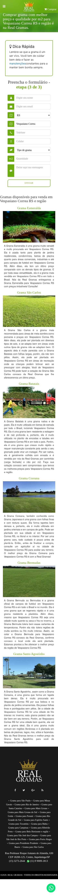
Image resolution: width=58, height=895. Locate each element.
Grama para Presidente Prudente (23, 843)
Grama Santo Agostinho (29, 654)
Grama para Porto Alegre (40, 839)
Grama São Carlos (29, 292)
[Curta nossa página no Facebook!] (15, 790)
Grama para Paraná (24, 816)
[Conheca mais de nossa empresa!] (33, 790)
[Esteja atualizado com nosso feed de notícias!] (42, 790)
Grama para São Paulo (20, 800)
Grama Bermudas (29, 562)
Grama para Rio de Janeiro (27, 804)
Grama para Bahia (39, 824)
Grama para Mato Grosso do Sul (22, 812)
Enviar (29, 183)
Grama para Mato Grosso (35, 808)
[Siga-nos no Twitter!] (24, 790)
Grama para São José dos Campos (22, 835)
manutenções (17, 63)
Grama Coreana (29, 478)
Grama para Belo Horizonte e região (31, 831)
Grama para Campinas (18, 828)
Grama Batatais (29, 383)
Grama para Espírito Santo (36, 820)
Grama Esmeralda (29, 208)
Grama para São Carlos (33, 847)
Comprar (51, 9)
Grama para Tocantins (19, 824)
